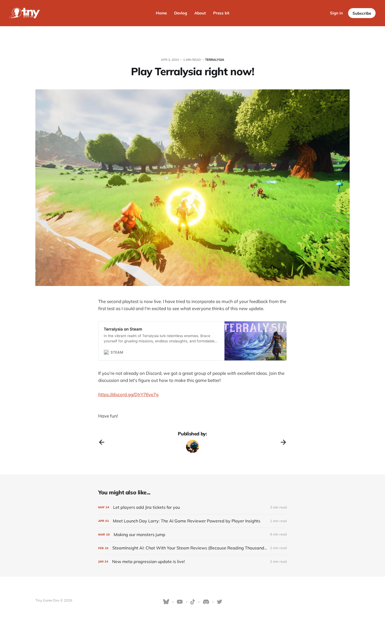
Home (161, 12)
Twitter (219, 602)
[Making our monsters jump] (192, 534)
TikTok (192, 602)
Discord (206, 602)
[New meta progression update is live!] (192, 561)
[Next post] (283, 442)
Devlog (180, 12)
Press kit (221, 12)
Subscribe (362, 13)
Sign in (336, 12)
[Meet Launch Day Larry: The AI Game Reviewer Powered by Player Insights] (192, 521)
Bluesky (166, 602)
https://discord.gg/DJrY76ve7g (128, 394)
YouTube (180, 602)
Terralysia (214, 60)
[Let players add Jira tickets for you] (192, 507)
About (200, 12)
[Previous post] (101, 442)
